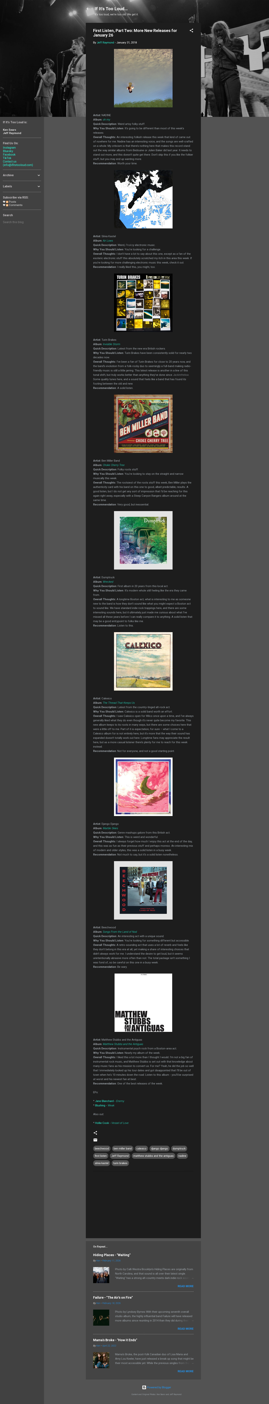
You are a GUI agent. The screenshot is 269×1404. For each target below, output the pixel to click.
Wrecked (108, 581)
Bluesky (8, 151)
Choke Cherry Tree (114, 465)
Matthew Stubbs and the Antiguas (123, 1044)
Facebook (9, 154)
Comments (15, 205)
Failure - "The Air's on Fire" (113, 1297)
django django (159, 1148)
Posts (12, 201)
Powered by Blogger (158, 1387)
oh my (106, 119)
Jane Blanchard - (109, 1101)
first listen (101, 1155)
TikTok (7, 158)
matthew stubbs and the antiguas (153, 1155)
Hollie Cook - (112, 1123)
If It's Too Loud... (111, 8)
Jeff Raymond (120, 1155)
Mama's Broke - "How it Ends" (115, 1340)
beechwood (102, 1148)
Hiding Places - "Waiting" (111, 1255)
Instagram (9, 147)
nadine (182, 1155)
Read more (186, 1286)
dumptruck (179, 1148)
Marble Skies (110, 828)
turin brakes (120, 1163)
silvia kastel (102, 1163)
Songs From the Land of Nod (120, 931)
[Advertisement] (215, 77)
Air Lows (108, 240)
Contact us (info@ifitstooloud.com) (18, 163)
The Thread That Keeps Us (119, 702)
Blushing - (104, 1105)
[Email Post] (95, 1141)
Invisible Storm (111, 344)
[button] (191, 31)
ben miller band (123, 1148)
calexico (141, 1148)
